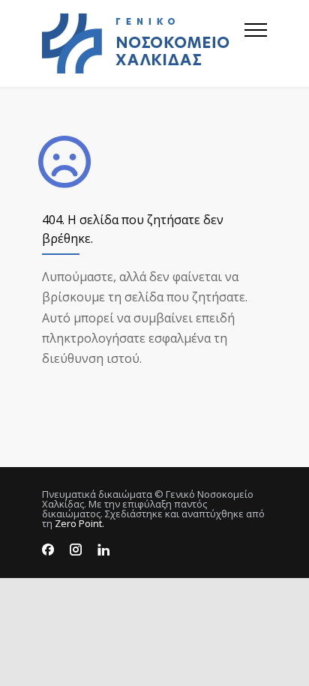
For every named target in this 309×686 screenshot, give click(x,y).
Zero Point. (79, 523)
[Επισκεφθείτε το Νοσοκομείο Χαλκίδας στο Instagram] (75, 550)
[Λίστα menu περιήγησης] (255, 43)
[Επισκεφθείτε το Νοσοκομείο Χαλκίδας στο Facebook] (48, 550)
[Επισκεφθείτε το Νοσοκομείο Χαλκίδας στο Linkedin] (104, 550)
